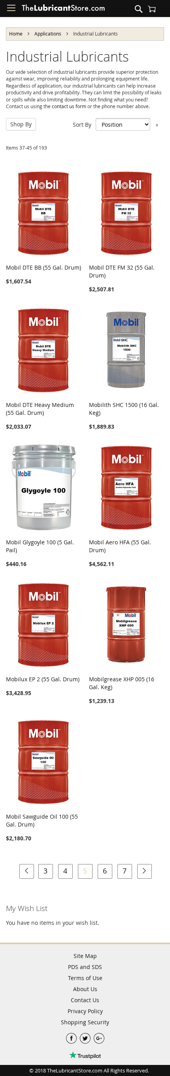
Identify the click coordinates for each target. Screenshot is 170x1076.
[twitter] (86, 1036)
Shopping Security (85, 1022)
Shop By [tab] (21, 124)
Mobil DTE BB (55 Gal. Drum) (43, 267)
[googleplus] (99, 1036)
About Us (85, 989)
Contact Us (85, 1000)
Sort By (82, 124)
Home (16, 33)
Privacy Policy (85, 1011)
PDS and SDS (85, 967)
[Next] (144, 871)
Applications (48, 33)
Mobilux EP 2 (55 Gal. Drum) (42, 679)
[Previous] (26, 871)
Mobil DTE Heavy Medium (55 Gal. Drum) (40, 408)
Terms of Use (85, 978)
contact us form (69, 106)
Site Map (85, 956)
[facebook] (72, 1036)
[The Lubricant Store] (63, 9)
